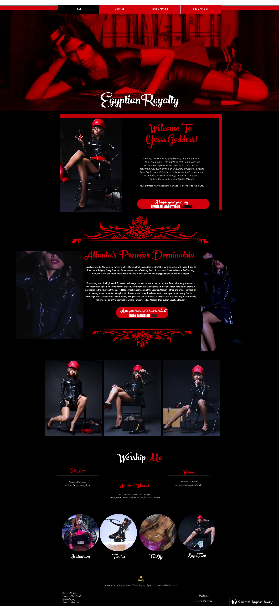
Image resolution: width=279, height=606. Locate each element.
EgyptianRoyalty (141, 101)
